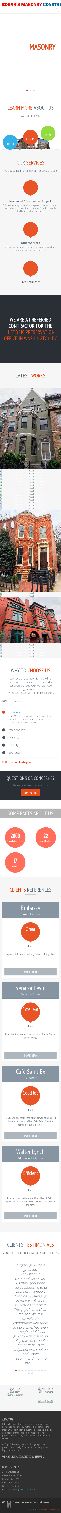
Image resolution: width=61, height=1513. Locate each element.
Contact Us (30, 793)
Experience (14, 712)
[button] (3, 72)
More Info (30, 972)
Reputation (14, 752)
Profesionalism (16, 730)
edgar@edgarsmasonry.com (21, 1489)
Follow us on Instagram (17, 762)
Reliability (13, 745)
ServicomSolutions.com (50, 1509)
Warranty (13, 737)
